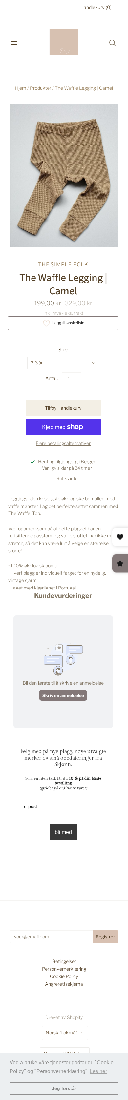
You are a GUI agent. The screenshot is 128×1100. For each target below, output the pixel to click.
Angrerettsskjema (64, 984)
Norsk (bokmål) (62, 1032)
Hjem (20, 88)
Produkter (40, 88)
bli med (63, 832)
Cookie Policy (64, 976)
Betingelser (64, 961)
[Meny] (14, 43)
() (96, 7)
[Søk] (112, 42)
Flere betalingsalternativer (63, 443)
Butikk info (67, 478)
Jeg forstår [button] (64, 1088)
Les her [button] (98, 1071)
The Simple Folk (63, 264)
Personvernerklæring (64, 969)
